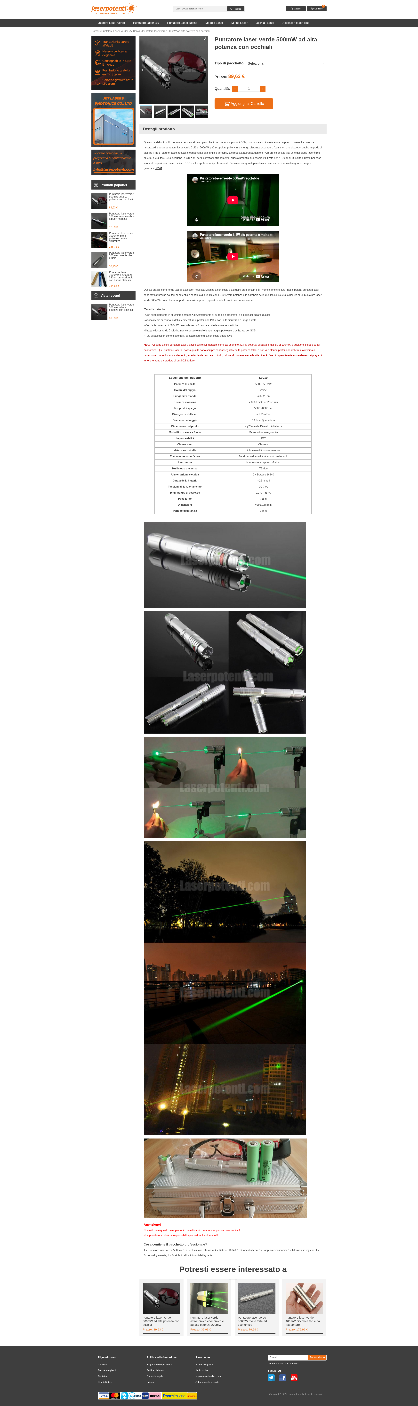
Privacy (150, 1382)
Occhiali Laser (265, 22)
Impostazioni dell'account (208, 1376)
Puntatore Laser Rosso (182, 22)
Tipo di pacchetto (229, 63)
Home (94, 31)
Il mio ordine (201, 1370)
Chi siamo (103, 1364)
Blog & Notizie (105, 1382)
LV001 (158, 168)
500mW (134, 31)
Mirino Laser (239, 22)
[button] (205, 38)
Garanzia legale (155, 1376)
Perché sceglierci (107, 1370)
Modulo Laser (214, 22)
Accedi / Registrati (204, 1364)
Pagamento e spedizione (159, 1364)
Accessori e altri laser (296, 22)
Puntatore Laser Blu (146, 22)
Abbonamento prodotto (207, 1382)
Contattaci (103, 1376)
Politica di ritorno (155, 1370)
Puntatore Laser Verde (110, 22)
